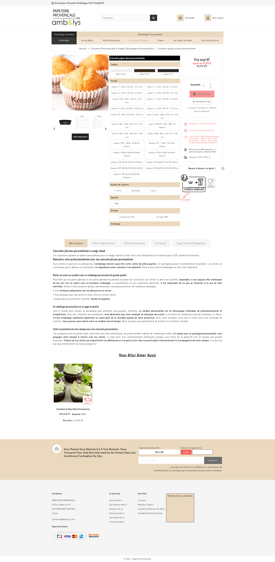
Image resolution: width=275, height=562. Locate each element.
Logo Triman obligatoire (191, 243)
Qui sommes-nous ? (118, 504)
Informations (57, 493)
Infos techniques (134, 243)
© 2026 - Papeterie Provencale (137, 559)
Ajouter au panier (202, 94)
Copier (186, 452)
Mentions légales (145, 504)
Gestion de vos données (180, 495)
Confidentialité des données (150, 513)
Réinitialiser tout (203, 101)
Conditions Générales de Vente (151, 509)
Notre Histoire (115, 500)
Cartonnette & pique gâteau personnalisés (73, 409)
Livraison (160, 243)
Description (76, 243)
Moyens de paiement (60, 526)
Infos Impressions (104, 243)
